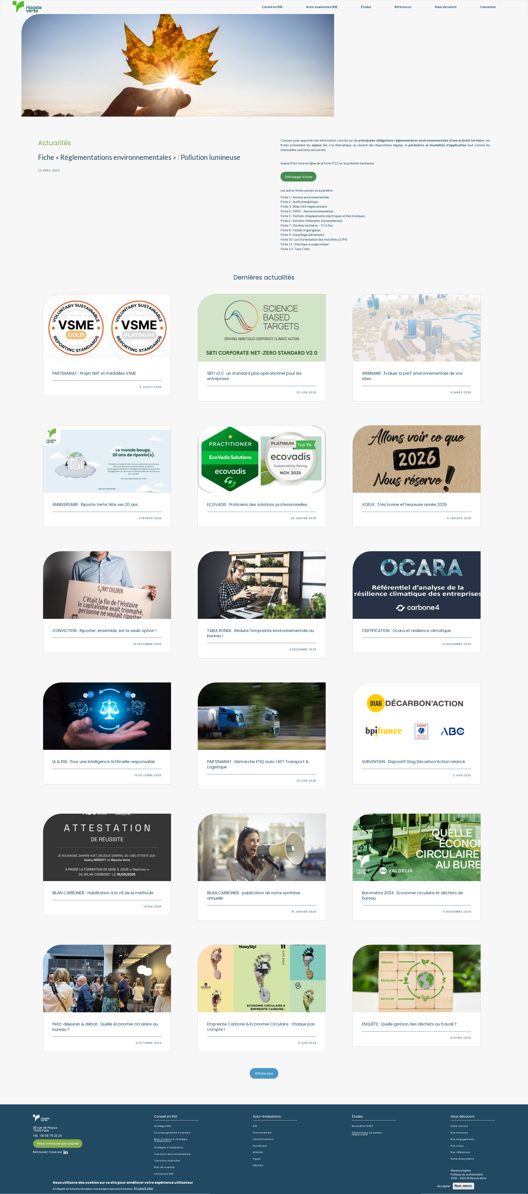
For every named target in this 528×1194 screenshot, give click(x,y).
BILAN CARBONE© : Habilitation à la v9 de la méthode (102, 893)
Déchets (258, 1165)
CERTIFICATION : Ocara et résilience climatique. (407, 630)
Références (403, 7)
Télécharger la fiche (298, 177)
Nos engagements (462, 1139)
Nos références (460, 1152)
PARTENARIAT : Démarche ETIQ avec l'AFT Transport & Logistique (258, 764)
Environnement (262, 1133)
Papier (257, 1159)
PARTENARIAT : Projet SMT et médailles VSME (94, 373)
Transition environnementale (172, 1154)
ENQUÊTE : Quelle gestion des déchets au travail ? (409, 1024)
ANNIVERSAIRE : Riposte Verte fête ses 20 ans (95, 504)
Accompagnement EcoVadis (172, 1133)
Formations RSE (164, 1174)
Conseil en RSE (272, 7)
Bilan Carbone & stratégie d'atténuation (170, 1140)
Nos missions (459, 1133)
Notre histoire (459, 1126)
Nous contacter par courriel (57, 1143)
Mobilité (258, 1152)
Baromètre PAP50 (363, 1126)
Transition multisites (167, 1161)
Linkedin (66, 1152)
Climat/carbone (263, 1139)
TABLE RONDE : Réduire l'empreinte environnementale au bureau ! (260, 633)
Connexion (488, 7)
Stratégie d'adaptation (168, 1147)
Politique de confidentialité (467, 1174)
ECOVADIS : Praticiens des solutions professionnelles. (257, 504)
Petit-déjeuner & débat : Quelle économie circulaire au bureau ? (105, 1026)
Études (366, 7)
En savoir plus (143, 1188)
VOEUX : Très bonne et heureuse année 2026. (405, 504)
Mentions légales (461, 1170)
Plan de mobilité (164, 1167)
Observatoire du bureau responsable (367, 1133)
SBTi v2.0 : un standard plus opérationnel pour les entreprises (254, 376)
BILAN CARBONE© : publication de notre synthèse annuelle (253, 895)
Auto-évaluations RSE (322, 7)
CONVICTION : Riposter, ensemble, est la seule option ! (104, 630)
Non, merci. (463, 1186)
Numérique (260, 1146)
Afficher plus (264, 1073)
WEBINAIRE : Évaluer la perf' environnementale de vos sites (412, 376)
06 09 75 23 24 (51, 1135)
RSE (255, 1126)
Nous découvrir (446, 7)
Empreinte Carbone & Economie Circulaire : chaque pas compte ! (261, 1026)
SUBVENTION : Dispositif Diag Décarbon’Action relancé (413, 761)
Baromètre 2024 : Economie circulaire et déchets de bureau (412, 895)
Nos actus (457, 1146)
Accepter (443, 1186)
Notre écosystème (462, 1159)
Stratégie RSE (162, 1126)
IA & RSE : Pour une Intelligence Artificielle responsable (103, 761)
